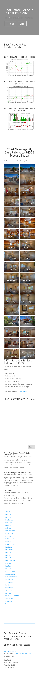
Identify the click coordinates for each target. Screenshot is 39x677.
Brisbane (8, 517)
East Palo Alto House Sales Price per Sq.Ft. (19, 82)
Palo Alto (8, 569)
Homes (10, 23)
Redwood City (10, 574)
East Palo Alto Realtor (15, 633)
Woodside (8, 604)
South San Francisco (12, 596)
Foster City (9, 533)
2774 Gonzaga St (23, 392)
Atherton (8, 512)
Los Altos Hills (10, 544)
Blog (22, 23)
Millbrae (8, 552)
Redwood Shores (11, 577)
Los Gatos (8, 547)
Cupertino (8, 525)
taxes (30, 457)
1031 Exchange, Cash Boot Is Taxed (17, 472)
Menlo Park (9, 550)
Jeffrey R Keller (11, 457)
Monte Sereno (10, 558)
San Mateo (9, 588)
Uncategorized (9, 495)
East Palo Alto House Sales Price (19, 56)
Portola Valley (10, 571)
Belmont (8, 514)
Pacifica (8, 566)
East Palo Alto (10, 531)
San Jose (8, 585)
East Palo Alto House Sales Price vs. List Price (19, 109)
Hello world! (8, 490)
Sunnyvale (9, 598)
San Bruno (9, 579)
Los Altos (8, 542)
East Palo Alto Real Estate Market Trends (17, 637)
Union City (9, 601)
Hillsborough (9, 539)
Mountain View (10, 561)
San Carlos (9, 582)
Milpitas (8, 555)
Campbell (8, 523)
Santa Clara (9, 590)
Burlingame (9, 520)
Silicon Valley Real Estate (17, 644)
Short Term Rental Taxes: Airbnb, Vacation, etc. (17, 454)
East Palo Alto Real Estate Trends (15, 46)
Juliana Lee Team (10, 651)
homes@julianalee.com (23, 654)
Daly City (8, 528)
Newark (8, 563)
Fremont (8, 536)
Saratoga (8, 593)
